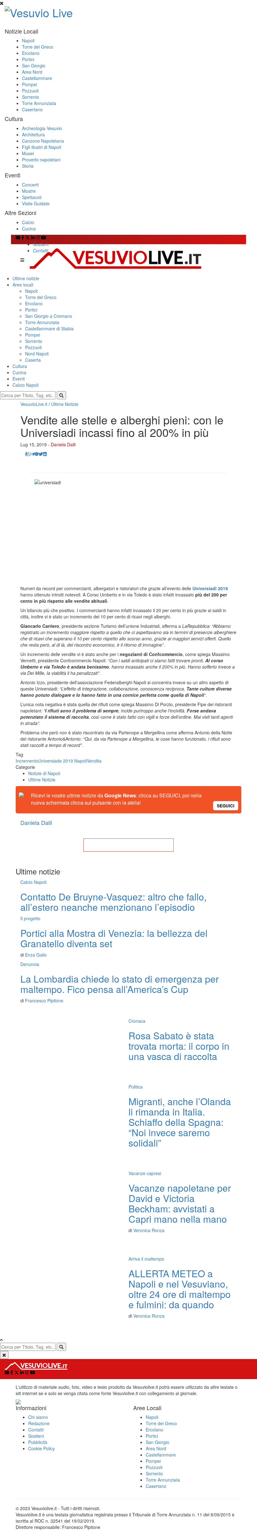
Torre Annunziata (39, 103)
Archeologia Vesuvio (42, 128)
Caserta (33, 360)
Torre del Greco (37, 47)
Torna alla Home (128, 845)
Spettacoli (31, 197)
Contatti (40, 250)
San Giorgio (33, 65)
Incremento (27, 761)
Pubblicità (37, 1442)
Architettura (33, 134)
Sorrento (30, 97)
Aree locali (23, 284)
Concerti (30, 184)
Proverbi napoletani (41, 159)
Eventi (19, 378)
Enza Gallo (36, 955)
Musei (28, 153)
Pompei (29, 84)
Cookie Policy (41, 1448)
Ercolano (30, 53)
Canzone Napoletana (43, 141)
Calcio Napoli (26, 385)
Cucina (29, 228)
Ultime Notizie (64, 404)
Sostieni (41, 244)
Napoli (28, 40)
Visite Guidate (36, 203)
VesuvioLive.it (33, 404)
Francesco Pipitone (44, 1000)
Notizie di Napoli (44, 773)
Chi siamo (38, 1417)
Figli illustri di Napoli (41, 147)
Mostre (29, 191)
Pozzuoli (30, 90)
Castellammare (37, 78)
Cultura (20, 366)
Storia (28, 166)
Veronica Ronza (149, 1230)
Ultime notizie (26, 278)
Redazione (39, 1423)
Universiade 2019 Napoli (62, 761)
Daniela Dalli (63, 444)
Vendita (94, 761)
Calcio (28, 222)
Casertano (32, 109)
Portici (28, 59)
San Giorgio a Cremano (48, 316)
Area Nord (32, 72)
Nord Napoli (37, 353)
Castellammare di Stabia (49, 328)
